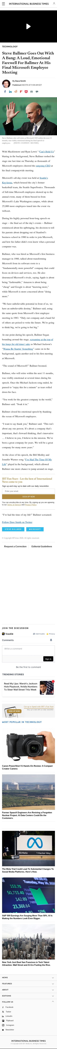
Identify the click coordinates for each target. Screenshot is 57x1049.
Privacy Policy (30, 505)
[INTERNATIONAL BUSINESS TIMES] (29, 4)
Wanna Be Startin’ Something (18, 348)
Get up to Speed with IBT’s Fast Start (39, 707)
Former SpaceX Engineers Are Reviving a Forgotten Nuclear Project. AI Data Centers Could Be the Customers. (27, 815)
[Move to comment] (36, 91)
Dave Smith (20, 81)
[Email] (31, 91)
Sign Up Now (14, 711)
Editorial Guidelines (42, 546)
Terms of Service (14, 505)
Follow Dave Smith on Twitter (17, 522)
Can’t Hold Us (46, 151)
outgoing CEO (43, 165)
